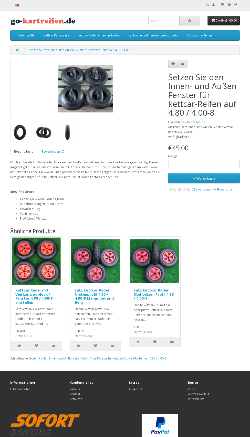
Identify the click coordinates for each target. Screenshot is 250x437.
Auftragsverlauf (198, 394)
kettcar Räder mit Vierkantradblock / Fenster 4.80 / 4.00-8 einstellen (34, 296)
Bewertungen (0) (53, 151)
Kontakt (75, 394)
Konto (192, 389)
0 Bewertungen (201, 189)
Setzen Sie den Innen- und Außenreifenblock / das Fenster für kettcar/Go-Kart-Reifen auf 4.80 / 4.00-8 (97, 358)
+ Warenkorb (204, 178)
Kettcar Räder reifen (57, 35)
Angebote (135, 389)
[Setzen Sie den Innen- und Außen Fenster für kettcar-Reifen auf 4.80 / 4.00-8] (85, 89)
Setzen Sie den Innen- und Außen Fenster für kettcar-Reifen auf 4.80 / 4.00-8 (80, 50)
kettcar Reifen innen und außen (100, 35)
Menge (172, 156)
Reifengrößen (27, 35)
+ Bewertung (223, 189)
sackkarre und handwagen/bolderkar (154, 35)
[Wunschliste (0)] (222, 5)
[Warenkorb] (229, 5)
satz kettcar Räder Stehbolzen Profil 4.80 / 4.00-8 (154, 294)
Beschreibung (23, 151)
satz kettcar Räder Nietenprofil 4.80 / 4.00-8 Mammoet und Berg (94, 296)
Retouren (76, 389)
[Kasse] (235, 5)
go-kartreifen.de (194, 122)
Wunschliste (196, 399)
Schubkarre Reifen (199, 35)
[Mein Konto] (215, 5)
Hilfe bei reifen (20, 389)
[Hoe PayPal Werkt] (45, 424)
